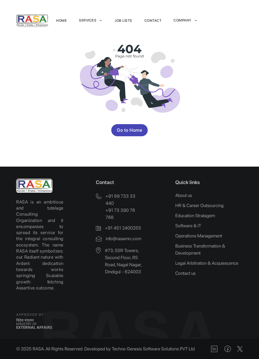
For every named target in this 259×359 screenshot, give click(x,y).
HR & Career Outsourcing (199, 205)
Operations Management (198, 235)
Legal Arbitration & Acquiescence (206, 263)
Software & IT (188, 225)
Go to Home (129, 130)
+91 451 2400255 (123, 228)
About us (183, 195)
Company (182, 20)
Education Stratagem (195, 215)
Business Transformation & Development (200, 249)
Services (87, 20)
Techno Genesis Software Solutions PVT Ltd (153, 348)
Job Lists (123, 20)
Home (61, 20)
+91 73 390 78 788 (120, 214)
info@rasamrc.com (123, 238)
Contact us (185, 273)
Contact (153, 20)
